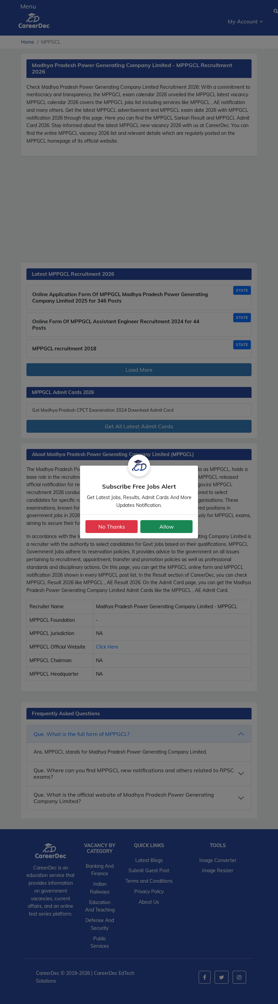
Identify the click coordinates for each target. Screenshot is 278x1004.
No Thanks (111, 526)
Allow (166, 526)
